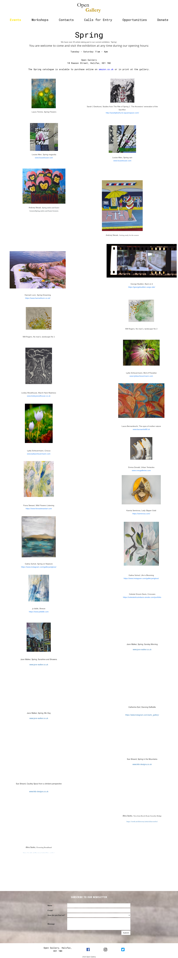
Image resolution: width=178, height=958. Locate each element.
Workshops (40, 20)
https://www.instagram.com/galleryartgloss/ (38, 567)
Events (15, 20)
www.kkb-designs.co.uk (38, 791)
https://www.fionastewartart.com (39, 508)
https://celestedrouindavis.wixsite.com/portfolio (142, 597)
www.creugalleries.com (141, 470)
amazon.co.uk (106, 69)
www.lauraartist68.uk (141, 429)
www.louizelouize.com (44, 158)
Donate (162, 20)
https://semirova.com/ (141, 514)
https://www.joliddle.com (39, 612)
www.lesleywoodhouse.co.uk (38, 396)
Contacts (66, 20)
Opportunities (134, 20)
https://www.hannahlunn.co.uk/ (37, 298)
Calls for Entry (98, 20)
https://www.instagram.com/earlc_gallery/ (142, 714)
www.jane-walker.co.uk (38, 664)
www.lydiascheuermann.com (38, 454)
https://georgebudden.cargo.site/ (141, 287)
